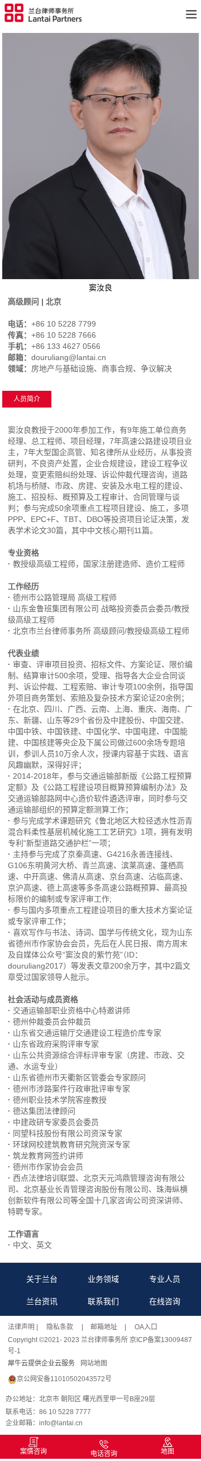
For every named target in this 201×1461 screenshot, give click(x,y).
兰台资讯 (42, 1301)
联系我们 (103, 1301)
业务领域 (103, 1279)
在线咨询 (164, 1301)
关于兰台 (42, 1279)
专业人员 (164, 1279)
